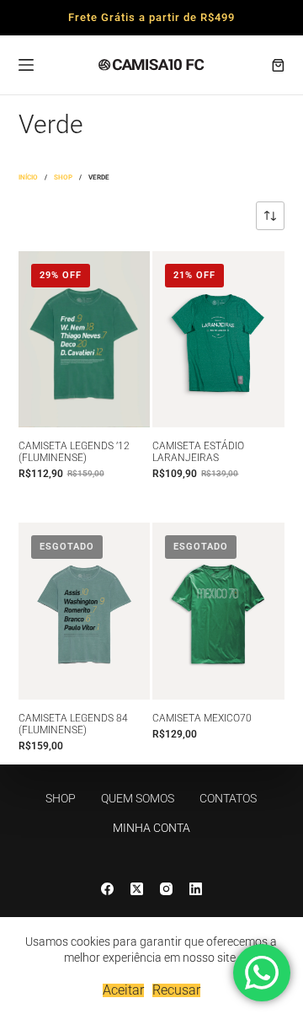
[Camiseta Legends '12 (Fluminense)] (85, 339)
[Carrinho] (278, 65)
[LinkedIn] (195, 889)
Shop (60, 798)
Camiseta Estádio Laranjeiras (198, 452)
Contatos (228, 798)
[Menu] (26, 64)
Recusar (176, 990)
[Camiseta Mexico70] (218, 611)
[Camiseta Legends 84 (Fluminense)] (85, 611)
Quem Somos (137, 798)
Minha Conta (151, 827)
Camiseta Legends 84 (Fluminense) (73, 724)
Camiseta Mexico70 (202, 718)
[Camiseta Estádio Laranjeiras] (218, 339)
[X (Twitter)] (136, 889)
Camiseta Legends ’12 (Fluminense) (74, 452)
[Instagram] (166, 889)
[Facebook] (107, 889)
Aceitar (123, 990)
